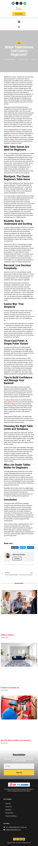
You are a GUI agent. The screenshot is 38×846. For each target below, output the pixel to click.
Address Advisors (7, 635)
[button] (19, 22)
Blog (19, 43)
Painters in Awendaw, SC (10, 688)
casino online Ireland (17, 135)
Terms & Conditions (10, 816)
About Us (8, 803)
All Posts (17, 558)
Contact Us (8, 806)
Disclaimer (8, 809)
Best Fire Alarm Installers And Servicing (15, 740)
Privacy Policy (9, 813)
